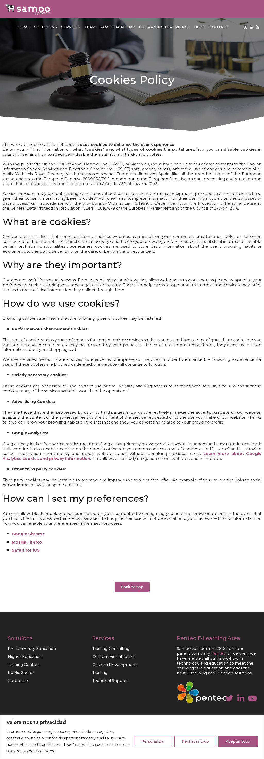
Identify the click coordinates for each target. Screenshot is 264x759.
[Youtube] (257, 27)
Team (90, 27)
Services (70, 27)
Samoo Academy (117, 27)
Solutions (45, 27)
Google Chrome (28, 533)
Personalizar (153, 741)
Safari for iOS (26, 550)
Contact (218, 27)
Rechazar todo (195, 741)
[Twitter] (246, 27)
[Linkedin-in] (241, 698)
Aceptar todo (238, 741)
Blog (199, 27)
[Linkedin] (251, 27)
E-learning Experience (164, 27)
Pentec (186, 638)
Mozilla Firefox (27, 542)
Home (24, 27)
